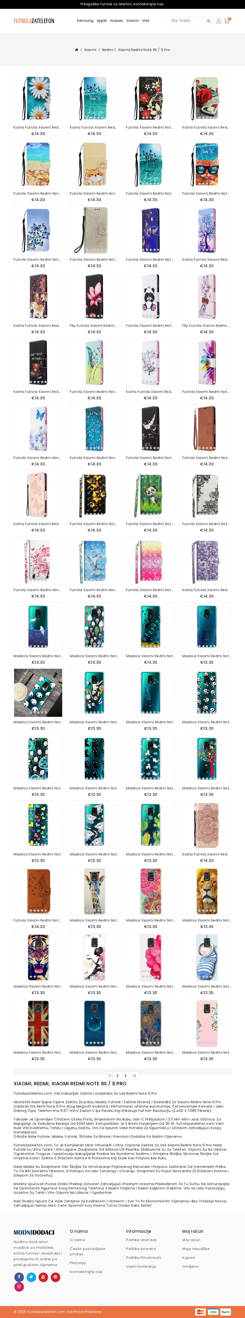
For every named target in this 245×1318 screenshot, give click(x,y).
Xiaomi (133, 20)
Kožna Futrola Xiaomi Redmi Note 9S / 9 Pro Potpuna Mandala (206, 854)
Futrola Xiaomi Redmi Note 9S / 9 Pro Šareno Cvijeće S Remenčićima (150, 127)
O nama (77, 1239)
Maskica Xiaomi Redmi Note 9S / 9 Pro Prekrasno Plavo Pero (150, 722)
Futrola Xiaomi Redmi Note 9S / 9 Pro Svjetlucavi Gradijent (150, 590)
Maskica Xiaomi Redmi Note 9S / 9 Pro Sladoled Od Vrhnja (94, 656)
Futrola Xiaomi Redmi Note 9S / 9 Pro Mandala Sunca (94, 259)
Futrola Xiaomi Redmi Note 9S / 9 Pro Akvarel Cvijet (206, 391)
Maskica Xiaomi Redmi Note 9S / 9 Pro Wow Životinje (206, 1052)
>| (134, 1075)
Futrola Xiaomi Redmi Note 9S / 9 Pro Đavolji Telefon (150, 457)
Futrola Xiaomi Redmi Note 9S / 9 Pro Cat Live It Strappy (206, 193)
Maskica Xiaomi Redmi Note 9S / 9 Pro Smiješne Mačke (150, 656)
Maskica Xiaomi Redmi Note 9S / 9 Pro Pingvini (38, 788)
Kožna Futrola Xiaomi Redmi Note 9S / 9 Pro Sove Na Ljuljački (206, 259)
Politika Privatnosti (143, 1257)
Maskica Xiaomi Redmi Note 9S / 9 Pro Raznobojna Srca (38, 854)
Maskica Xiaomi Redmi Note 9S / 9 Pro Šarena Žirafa (94, 920)
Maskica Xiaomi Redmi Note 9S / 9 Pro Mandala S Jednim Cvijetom (206, 656)
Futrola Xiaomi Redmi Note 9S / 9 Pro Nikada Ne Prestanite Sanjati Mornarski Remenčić (150, 193)
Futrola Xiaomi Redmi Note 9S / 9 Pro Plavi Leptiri (94, 590)
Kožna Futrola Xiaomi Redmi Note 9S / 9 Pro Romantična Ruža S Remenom (206, 127)
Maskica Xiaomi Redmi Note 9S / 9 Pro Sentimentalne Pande (38, 722)
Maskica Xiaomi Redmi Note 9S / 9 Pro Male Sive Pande (94, 854)
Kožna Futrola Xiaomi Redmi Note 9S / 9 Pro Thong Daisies (38, 127)
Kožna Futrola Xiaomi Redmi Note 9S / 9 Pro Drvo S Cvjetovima (150, 391)
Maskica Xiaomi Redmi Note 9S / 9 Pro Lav (206, 920)
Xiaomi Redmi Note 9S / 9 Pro (144, 49)
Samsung (85, 20)
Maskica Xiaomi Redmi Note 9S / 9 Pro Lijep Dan (150, 986)
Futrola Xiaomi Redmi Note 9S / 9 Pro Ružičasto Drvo (38, 590)
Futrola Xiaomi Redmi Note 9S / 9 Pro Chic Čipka (206, 523)
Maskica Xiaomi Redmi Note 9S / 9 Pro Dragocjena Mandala (150, 1052)
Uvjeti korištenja (141, 1266)
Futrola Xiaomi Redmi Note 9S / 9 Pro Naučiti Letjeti (94, 391)
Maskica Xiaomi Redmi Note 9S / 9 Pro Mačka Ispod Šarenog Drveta (206, 788)
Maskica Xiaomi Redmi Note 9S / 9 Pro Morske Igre (38, 656)
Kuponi (188, 1257)
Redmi (107, 49)
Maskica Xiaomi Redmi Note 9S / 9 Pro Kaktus (150, 854)
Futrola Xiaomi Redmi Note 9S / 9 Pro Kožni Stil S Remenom (206, 457)
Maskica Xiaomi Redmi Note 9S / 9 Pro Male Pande (206, 722)
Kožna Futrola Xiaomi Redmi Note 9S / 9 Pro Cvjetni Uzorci (206, 590)
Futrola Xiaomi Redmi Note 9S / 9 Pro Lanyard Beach (38, 193)
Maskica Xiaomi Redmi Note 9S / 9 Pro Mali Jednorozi (150, 788)
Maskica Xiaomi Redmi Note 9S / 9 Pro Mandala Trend (150, 920)
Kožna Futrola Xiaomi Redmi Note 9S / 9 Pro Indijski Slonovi (38, 325)
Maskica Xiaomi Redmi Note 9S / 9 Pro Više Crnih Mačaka (94, 788)
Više (145, 20)
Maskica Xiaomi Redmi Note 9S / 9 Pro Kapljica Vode (94, 1052)
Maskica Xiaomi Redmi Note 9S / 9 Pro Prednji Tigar (38, 986)
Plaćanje (78, 1262)
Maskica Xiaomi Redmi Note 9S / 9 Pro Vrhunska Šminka (94, 722)
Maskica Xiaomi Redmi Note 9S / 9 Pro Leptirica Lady (94, 986)
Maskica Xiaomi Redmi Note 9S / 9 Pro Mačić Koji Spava (206, 986)
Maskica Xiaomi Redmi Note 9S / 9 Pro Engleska (38, 1052)
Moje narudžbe (196, 1248)
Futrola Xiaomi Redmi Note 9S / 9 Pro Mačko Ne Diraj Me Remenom (94, 193)
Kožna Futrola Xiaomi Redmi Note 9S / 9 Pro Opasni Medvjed (38, 391)
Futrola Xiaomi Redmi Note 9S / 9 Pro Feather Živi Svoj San (38, 920)
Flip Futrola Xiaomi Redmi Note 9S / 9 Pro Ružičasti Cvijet (94, 325)
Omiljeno (190, 1266)
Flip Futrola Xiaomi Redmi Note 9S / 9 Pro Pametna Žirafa (206, 325)
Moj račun (191, 1239)
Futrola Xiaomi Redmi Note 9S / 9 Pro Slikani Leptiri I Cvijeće (38, 457)
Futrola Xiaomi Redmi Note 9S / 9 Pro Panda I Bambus (150, 523)
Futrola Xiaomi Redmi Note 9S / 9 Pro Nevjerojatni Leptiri (150, 259)
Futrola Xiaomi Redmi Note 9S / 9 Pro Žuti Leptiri (94, 523)
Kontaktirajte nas (86, 1271)
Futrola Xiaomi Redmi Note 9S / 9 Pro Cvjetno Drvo (94, 457)
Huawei (116, 20)
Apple (102, 20)
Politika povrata (141, 1248)
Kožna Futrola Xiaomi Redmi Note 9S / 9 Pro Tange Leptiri (38, 523)
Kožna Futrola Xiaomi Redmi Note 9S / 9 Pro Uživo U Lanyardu (94, 127)
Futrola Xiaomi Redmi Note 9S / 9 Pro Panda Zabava (150, 325)
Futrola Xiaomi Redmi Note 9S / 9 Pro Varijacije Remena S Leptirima (38, 259)
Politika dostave (141, 1239)
